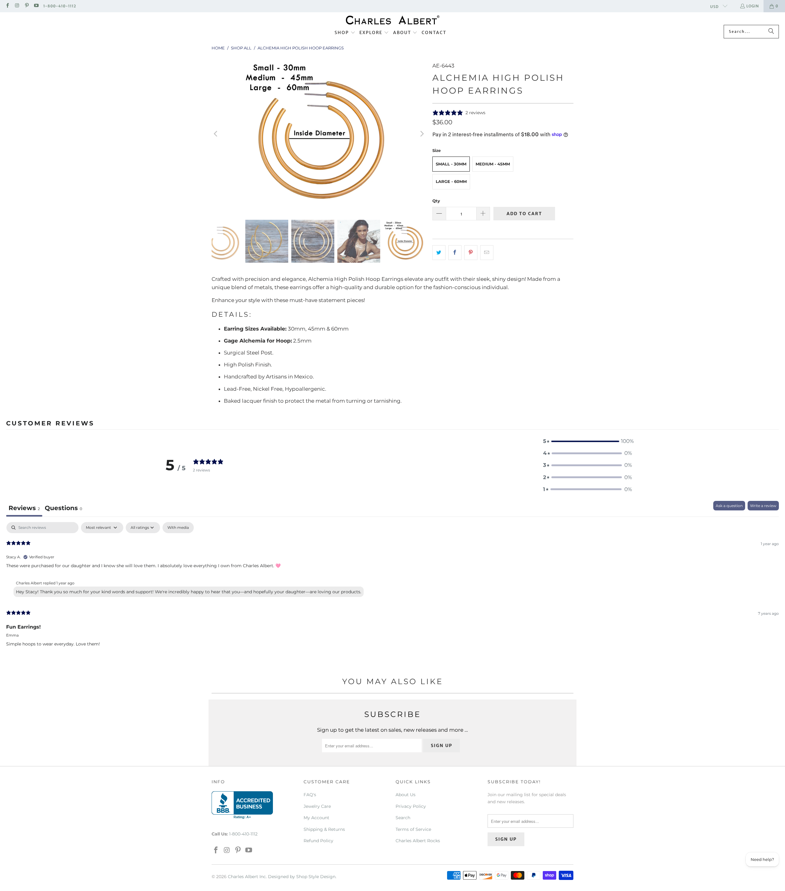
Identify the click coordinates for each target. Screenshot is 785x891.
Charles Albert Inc (247, 876)
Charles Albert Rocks (418, 840)
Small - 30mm (451, 163)
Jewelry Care (317, 806)
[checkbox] (178, 527)
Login (752, 6)
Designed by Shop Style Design (301, 876)
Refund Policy (318, 840)
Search (403, 817)
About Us (405, 794)
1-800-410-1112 (59, 6)
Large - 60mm (451, 181)
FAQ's (310, 794)
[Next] (422, 134)
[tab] (63, 509)
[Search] (771, 31)
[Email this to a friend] (486, 252)
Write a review (763, 505)
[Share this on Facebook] (454, 252)
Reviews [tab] (24, 508)
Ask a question (729, 505)
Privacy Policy (411, 806)
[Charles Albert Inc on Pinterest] (26, 6)
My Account (316, 817)
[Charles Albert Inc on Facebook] (7, 6)
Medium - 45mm (493, 163)
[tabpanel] (392, 589)
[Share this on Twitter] (439, 252)
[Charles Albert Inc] (392, 20)
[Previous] (216, 134)
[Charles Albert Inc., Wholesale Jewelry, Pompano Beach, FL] (242, 805)
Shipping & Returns (324, 829)
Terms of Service (413, 829)
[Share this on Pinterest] (470, 252)
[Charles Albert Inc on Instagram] (16, 6)
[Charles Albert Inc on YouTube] (36, 6)
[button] (345, 33)
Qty (436, 200)
